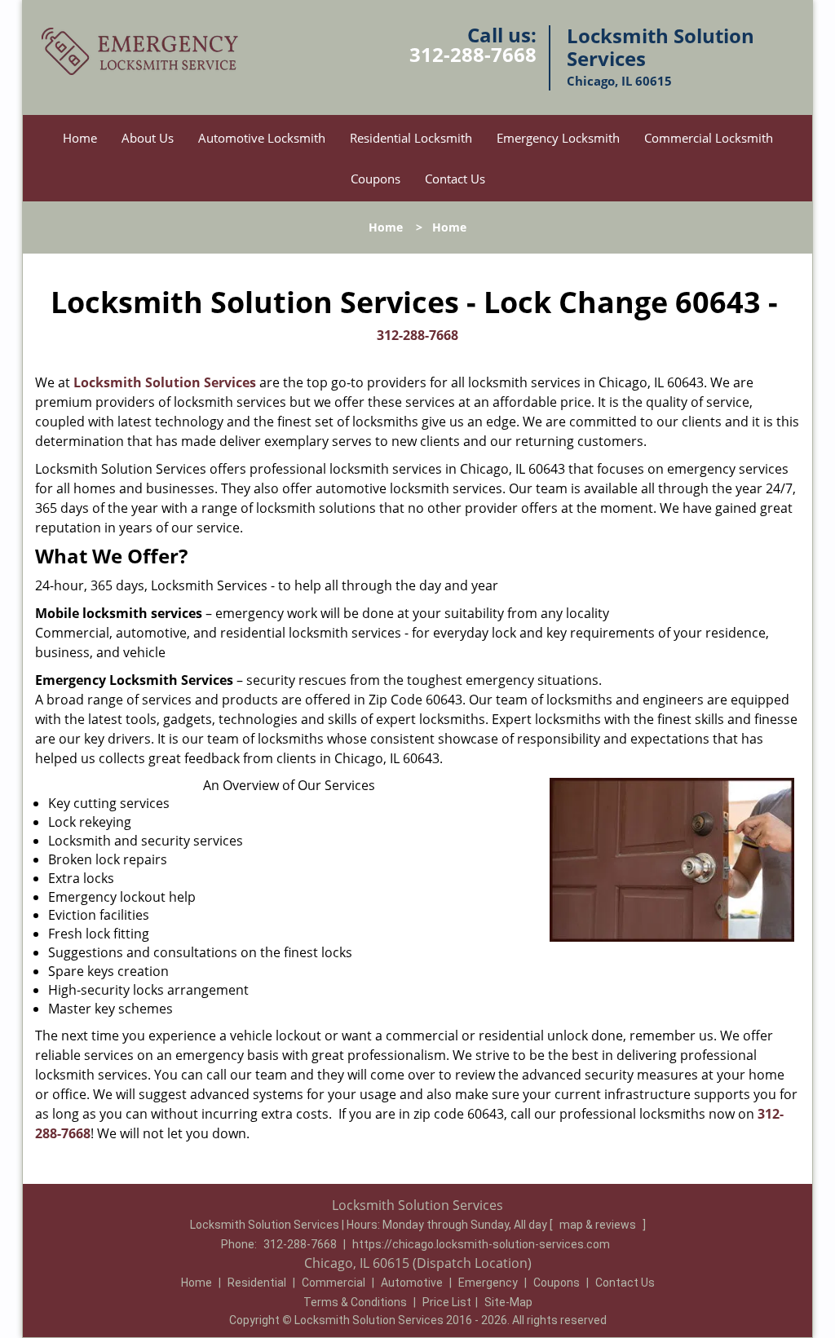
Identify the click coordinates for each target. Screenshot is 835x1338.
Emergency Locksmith (558, 138)
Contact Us (455, 178)
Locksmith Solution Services (164, 382)
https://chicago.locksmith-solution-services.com (481, 1244)
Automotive (412, 1282)
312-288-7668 (473, 54)
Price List (446, 1302)
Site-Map (508, 1302)
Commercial (333, 1282)
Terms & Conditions (355, 1302)
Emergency (488, 1282)
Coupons (375, 178)
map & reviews (598, 1224)
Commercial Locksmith (708, 138)
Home (80, 138)
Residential (257, 1282)
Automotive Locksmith (261, 138)
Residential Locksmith (411, 138)
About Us (147, 138)
